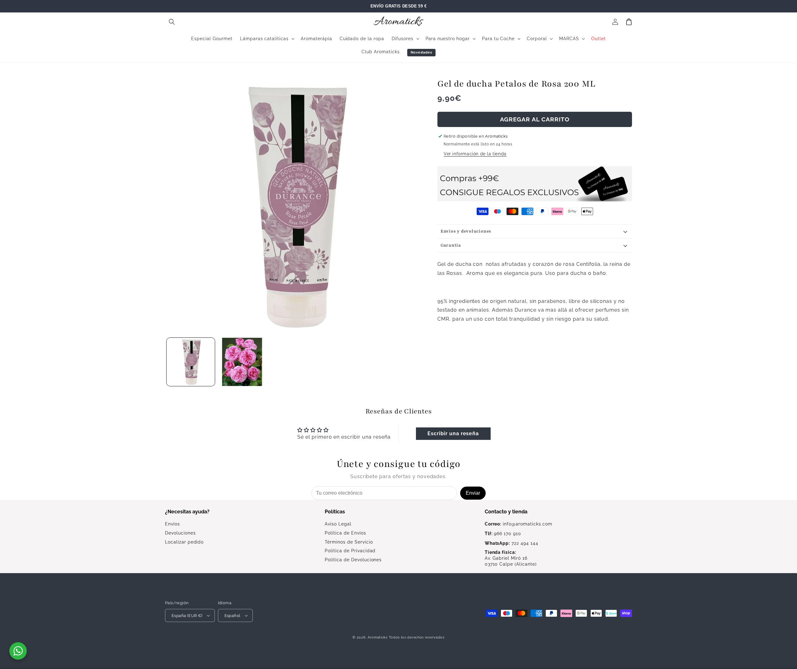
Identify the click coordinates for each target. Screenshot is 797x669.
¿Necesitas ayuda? (187, 512)
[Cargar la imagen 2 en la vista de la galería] (242, 362)
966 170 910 (503, 533)
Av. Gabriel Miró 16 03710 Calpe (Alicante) (511, 558)
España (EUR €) (187, 615)
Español (232, 615)
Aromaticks (378, 637)
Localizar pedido (184, 541)
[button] (172, 22)
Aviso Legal (338, 523)
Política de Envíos (345, 532)
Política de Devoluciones (353, 559)
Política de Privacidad (350, 550)
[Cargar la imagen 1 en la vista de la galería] (191, 362)
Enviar (473, 493)
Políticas (335, 512)
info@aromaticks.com (518, 523)
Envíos (172, 523)
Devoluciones (180, 532)
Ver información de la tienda (475, 153)
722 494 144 (511, 543)
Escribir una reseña (453, 433)
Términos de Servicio (349, 541)
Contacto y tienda (506, 512)
